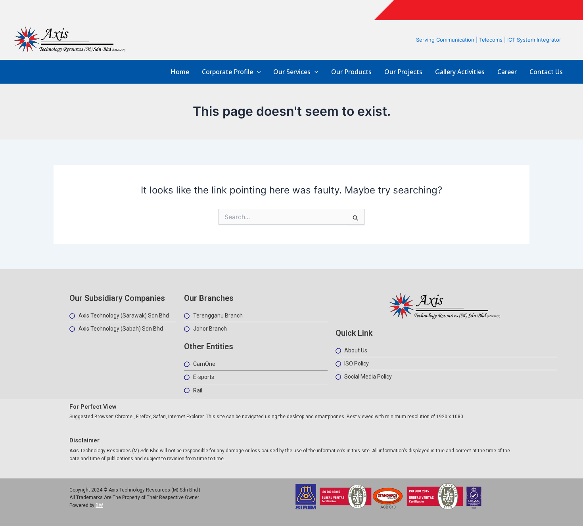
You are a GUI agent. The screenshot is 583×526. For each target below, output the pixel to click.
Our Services (292, 72)
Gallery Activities (460, 72)
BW (99, 505)
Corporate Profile (227, 72)
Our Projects (403, 72)
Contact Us (546, 72)
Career (507, 72)
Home (180, 72)
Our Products (351, 72)
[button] (257, 72)
